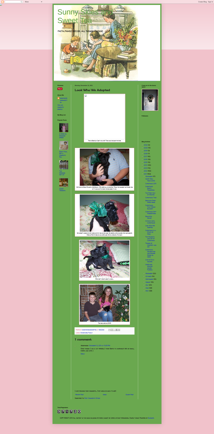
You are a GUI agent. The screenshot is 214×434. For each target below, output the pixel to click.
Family (90, 333)
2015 (146, 162)
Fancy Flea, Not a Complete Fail (63, 154)
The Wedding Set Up (62, 173)
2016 (146, 159)
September (150, 279)
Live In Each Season (149, 261)
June (147, 288)
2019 (146, 151)
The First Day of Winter (150, 194)
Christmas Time (150, 198)
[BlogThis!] (112, 330)
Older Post (130, 395)
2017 (146, 156)
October (149, 276)
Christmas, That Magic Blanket (150, 207)
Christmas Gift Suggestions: (150, 212)
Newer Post (79, 395)
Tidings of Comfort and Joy (150, 245)
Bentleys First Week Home (150, 201)
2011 (145, 174)
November (149, 273)
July (147, 285)
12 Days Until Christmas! (150, 222)
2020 (146, 148)
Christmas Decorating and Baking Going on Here (150, 253)
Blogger (151, 418)
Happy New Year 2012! (150, 180)
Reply (83, 354)
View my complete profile (60, 107)
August (148, 282)
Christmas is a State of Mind (150, 232)
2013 (146, 168)
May (147, 291)
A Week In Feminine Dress (63, 136)
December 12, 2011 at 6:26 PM (99, 345)
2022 (146, 145)
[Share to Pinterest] (119, 330)
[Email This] (109, 330)
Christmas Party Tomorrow (150, 188)
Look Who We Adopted (150, 226)
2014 (146, 165)
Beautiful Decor (148, 217)
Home (105, 395)
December (149, 176)
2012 (146, 171)
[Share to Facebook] (116, 330)
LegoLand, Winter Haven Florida (149, 267)
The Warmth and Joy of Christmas (150, 238)
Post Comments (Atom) (92, 398)
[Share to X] (114, 330)
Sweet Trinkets (62, 190)
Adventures (84, 333)
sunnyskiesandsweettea (63, 100)
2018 (146, 154)
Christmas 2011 (150, 184)
